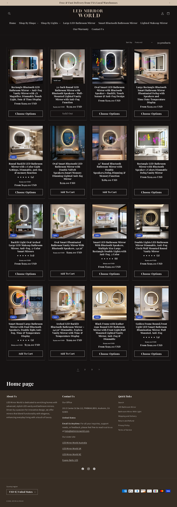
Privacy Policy (124, 425)
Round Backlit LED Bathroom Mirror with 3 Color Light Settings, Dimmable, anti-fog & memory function (26, 168)
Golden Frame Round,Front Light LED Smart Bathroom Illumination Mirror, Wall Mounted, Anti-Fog (151, 328)
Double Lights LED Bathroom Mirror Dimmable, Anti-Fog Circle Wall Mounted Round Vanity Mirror (151, 247)
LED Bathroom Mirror (127, 407)
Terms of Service (125, 430)
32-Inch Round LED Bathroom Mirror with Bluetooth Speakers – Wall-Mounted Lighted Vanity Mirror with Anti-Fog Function (67, 95)
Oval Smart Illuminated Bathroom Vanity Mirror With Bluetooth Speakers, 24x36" (67, 245)
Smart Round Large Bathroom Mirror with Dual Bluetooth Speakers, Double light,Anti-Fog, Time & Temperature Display (26, 330)
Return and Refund (126, 421)
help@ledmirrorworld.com (77, 431)
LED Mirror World (17, 501)
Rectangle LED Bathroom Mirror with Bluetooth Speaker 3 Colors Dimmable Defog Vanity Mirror (151, 168)
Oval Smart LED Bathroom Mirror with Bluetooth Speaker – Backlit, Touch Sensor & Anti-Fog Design (109, 92)
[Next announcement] (169, 2)
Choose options (25, 113)
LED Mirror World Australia (74, 442)
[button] (9, 13)
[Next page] (99, 369)
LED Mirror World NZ (71, 454)
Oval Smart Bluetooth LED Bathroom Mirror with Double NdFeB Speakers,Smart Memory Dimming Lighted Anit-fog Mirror (67, 171)
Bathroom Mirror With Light (129, 411)
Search (121, 402)
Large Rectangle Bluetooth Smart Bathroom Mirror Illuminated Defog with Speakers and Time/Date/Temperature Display (151, 95)
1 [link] (78, 369)
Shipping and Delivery (127, 416)
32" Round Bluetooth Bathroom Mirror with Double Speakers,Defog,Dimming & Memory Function (109, 169)
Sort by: (129, 42)
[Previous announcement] (7, 2)
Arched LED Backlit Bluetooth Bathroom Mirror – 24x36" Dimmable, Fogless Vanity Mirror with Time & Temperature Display (67, 330)
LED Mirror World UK (71, 448)
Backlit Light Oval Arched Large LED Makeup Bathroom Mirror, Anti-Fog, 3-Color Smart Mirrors (26, 247)
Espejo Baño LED (70, 460)
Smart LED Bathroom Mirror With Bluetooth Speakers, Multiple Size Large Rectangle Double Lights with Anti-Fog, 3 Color (109, 248)
